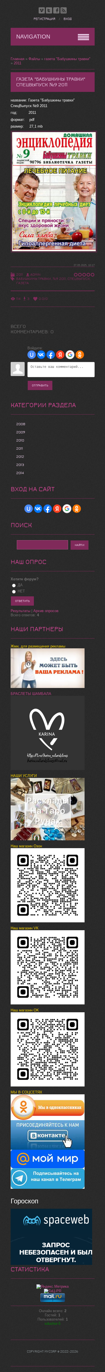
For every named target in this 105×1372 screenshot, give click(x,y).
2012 (20, 457)
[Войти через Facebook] (50, 354)
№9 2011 (59, 279)
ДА (20, 585)
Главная (17, 59)
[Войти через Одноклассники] (80, 354)
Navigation (33, 36)
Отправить (40, 385)
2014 (20, 473)
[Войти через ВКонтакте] (41, 354)
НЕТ (21, 591)
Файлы (34, 59)
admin (35, 275)
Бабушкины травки (33, 279)
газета (22, 283)
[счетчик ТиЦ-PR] (52, 1291)
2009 (20, 432)
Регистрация (44, 19)
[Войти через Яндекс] (60, 354)
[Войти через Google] (70, 354)
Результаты (20, 611)
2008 (20, 424)
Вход (68, 19)
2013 (20, 465)
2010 (20, 440)
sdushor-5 (52, 1323)
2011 (17, 63)
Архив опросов (46, 611)
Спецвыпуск (78, 279)
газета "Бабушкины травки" (67, 59)
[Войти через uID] (31, 354)
